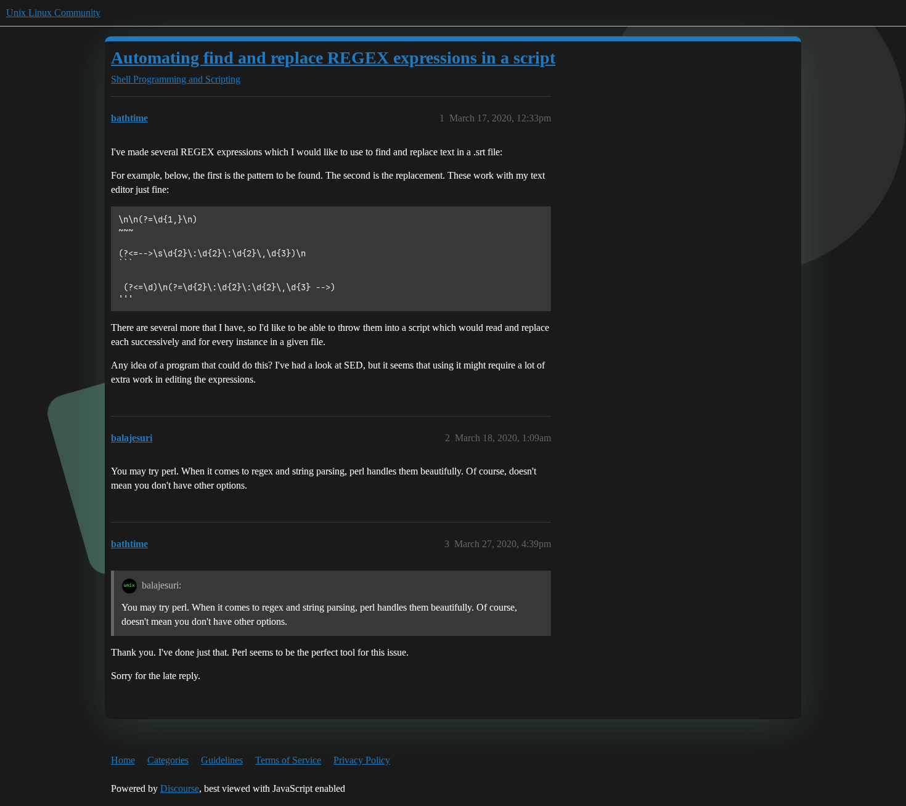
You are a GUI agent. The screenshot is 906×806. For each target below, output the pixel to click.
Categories (168, 760)
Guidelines (222, 760)
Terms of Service (288, 760)
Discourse (179, 788)
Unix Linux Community (53, 12)
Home (123, 760)
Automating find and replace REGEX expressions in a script (333, 57)
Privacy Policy (361, 760)
